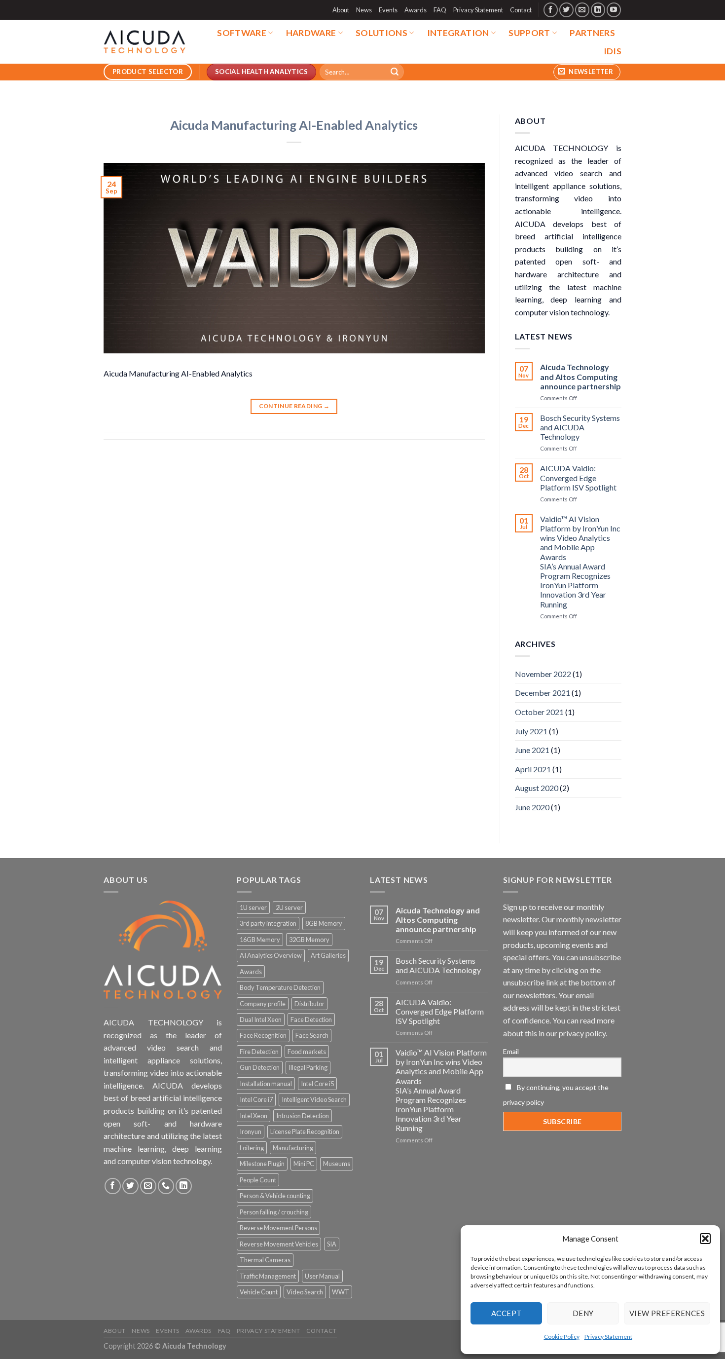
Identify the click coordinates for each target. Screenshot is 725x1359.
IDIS (612, 51)
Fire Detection (259, 1052)
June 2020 (532, 807)
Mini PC (303, 1164)
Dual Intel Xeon (261, 1019)
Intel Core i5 (317, 1084)
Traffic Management (268, 1276)
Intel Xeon (253, 1116)
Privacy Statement (608, 1336)
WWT (340, 1292)
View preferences (667, 1313)
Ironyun (250, 1131)
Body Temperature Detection (280, 987)
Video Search (305, 1292)
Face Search (311, 1035)
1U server (253, 907)
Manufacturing (293, 1148)
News (364, 10)
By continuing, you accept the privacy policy (556, 1094)
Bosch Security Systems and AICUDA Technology (580, 427)
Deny (583, 1313)
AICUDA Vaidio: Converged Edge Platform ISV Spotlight (578, 477)
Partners (592, 33)
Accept (506, 1313)
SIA (331, 1244)
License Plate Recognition (304, 1131)
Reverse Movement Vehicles (279, 1244)
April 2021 (533, 769)
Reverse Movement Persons (278, 1228)
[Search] (395, 72)
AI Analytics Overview (271, 955)
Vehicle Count (259, 1292)
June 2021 (532, 750)
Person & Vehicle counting (275, 1196)
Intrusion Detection (302, 1116)
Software (241, 33)
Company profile (263, 1004)
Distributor (309, 1004)
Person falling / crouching (274, 1212)
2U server (289, 907)
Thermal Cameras (265, 1260)
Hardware (311, 33)
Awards (415, 10)
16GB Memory (260, 940)
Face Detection (311, 1019)
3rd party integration (268, 923)
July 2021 (531, 731)
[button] (705, 1239)
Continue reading (294, 406)
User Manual (322, 1276)
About (340, 10)
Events (388, 10)
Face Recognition (263, 1035)
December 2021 (542, 692)
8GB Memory (323, 923)
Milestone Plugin (262, 1164)
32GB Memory (309, 940)
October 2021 (539, 712)
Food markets (307, 1052)
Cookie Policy (562, 1336)
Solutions (381, 33)
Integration (458, 33)
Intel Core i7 (256, 1099)
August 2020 (536, 788)
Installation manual (266, 1084)
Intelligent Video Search (314, 1099)
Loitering (252, 1148)
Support (529, 33)
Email (511, 1051)
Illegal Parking (308, 1067)
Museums (336, 1164)
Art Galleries (328, 955)
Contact (521, 10)
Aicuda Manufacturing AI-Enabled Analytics (294, 124)
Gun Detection (260, 1067)
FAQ (440, 10)
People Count (258, 1180)
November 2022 (543, 674)
